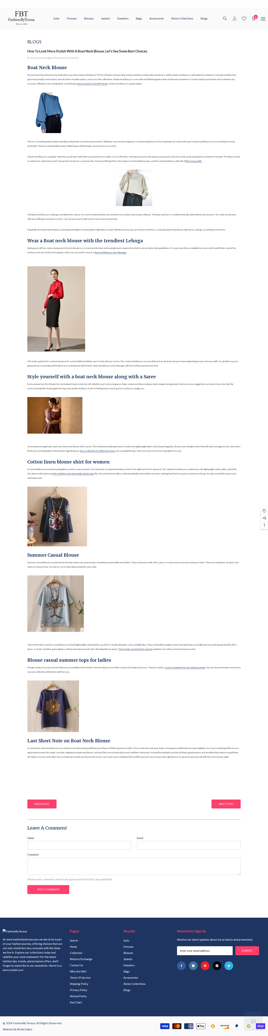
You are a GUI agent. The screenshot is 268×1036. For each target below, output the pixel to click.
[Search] (225, 18)
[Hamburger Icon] (263, 19)
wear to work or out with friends (92, 83)
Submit (247, 950)
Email (140, 838)
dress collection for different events (97, 450)
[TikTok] (217, 965)
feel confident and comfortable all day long (72, 473)
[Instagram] (193, 965)
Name (30, 838)
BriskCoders (24, 1029)
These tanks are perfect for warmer (136, 649)
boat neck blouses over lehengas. (111, 252)
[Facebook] (181, 965)
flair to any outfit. (194, 161)
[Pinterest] (205, 965)
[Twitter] (228, 965)
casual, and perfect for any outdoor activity (184, 667)
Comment (33, 854)
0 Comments (72, 57)
